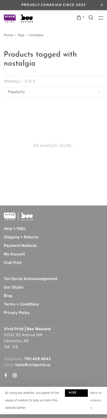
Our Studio (13, 287)
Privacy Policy (17, 313)
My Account (14, 254)
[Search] (92, 18)
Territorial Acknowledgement (30, 279)
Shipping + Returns (21, 237)
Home (8, 35)
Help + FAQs (15, 228)
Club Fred (12, 262)
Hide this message (76, 394)
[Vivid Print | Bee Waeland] (18, 216)
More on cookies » (96, 400)
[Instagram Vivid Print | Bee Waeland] (15, 376)
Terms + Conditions (21, 304)
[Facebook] (6, 376)
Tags (20, 35)
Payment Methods (20, 245)
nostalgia (36, 35)
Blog (8, 296)
